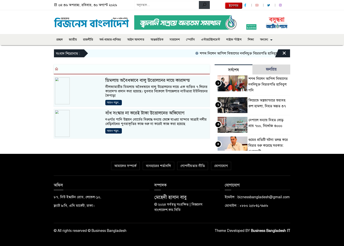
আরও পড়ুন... (113, 102)
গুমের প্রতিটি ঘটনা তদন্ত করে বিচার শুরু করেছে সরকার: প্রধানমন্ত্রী (268, 145)
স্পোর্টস (190, 40)
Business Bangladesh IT (270, 230)
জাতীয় (73, 40)
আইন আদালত (135, 40)
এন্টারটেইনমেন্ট (210, 40)
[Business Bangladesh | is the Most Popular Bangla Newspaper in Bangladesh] (91, 21)
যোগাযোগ (221, 166)
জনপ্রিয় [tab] (271, 69)
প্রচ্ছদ (59, 40)
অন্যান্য (264, 40)
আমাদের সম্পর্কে (125, 166)
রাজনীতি (88, 40)
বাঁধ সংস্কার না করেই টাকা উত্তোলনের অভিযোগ (145, 113)
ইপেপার (233, 6)
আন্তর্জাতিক (156, 40)
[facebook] (245, 5)
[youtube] (257, 5)
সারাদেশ (175, 40)
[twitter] (269, 5)
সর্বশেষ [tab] (233, 69)
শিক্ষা (251, 40)
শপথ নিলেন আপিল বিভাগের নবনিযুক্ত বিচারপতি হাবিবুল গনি (237, 53)
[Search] (204, 5)
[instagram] (281, 5)
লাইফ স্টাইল (234, 40)
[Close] (281, 54)
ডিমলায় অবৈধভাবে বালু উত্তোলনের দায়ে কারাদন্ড (147, 80)
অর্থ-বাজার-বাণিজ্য (110, 40)
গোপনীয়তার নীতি (192, 166)
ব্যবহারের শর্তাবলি (158, 166)
